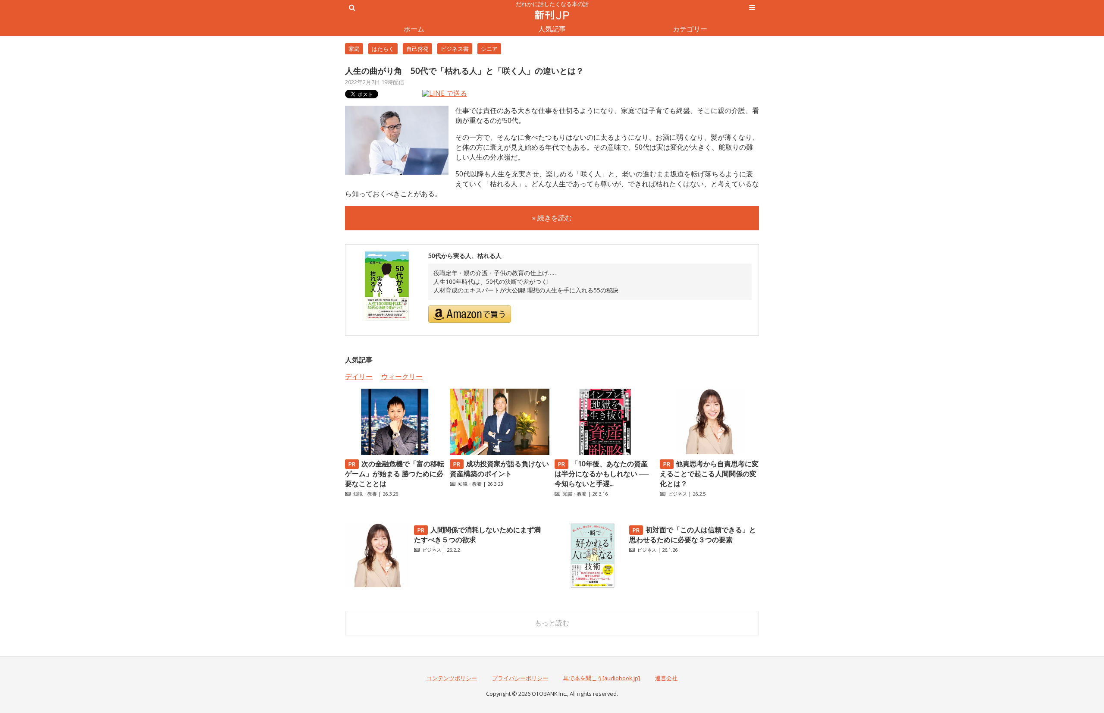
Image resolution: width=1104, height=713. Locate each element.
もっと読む (552, 623)
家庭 (354, 49)
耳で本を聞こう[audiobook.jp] (601, 678)
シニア (489, 49)
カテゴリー (690, 29)
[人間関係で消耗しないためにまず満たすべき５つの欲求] (377, 585)
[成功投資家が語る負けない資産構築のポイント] (499, 452)
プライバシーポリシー (520, 678)
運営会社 (666, 678)
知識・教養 (365, 493)
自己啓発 (417, 49)
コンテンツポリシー (452, 678)
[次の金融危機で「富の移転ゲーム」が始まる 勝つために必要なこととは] (394, 452)
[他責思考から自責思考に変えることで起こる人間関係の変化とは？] (709, 452)
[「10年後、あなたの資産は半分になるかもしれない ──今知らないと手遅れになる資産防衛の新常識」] (604, 452)
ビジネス (677, 493)
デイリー (359, 376)
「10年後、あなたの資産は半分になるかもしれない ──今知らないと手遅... (602, 473)
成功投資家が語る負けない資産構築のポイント (499, 468)
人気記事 (552, 29)
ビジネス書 (455, 49)
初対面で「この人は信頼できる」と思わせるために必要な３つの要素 (692, 534)
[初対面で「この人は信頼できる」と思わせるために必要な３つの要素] (592, 585)
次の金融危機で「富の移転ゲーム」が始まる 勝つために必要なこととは (394, 473)
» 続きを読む (552, 218)
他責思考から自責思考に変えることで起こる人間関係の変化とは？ (709, 473)
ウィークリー (402, 376)
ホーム (414, 29)
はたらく (383, 49)
